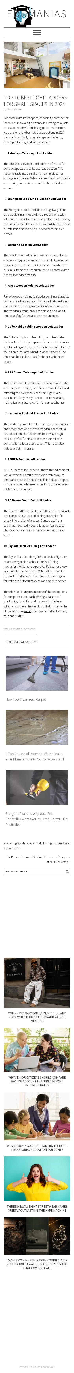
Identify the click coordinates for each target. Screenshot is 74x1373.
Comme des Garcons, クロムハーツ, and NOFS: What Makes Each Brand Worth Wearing (37, 1017)
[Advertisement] (37, 916)
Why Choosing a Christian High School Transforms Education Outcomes (37, 1148)
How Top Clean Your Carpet (26, 699)
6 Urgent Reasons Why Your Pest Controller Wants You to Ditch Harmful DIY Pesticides (37, 819)
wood (27, 611)
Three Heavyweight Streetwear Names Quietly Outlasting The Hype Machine (37, 1208)
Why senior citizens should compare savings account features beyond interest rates (37, 1081)
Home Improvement (26, 629)
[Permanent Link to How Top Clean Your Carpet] (37, 658)
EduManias (37, 13)
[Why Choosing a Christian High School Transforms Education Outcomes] (37, 1139)
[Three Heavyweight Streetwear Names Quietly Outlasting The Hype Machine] (37, 1200)
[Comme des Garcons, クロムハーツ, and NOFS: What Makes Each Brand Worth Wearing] (37, 1007)
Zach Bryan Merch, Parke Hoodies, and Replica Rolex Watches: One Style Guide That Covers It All (37, 1264)
